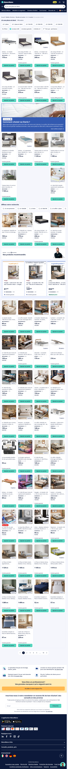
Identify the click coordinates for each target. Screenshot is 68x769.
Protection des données (46, 764)
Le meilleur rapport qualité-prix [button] (35, 263)
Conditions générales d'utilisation (19, 767)
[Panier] (63, 2)
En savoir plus (49, 711)
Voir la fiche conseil (56, 129)
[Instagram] (14, 736)
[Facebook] (6, 736)
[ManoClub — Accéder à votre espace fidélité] (54, 2)
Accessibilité (53, 767)
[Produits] (2, 6)
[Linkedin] (2, 736)
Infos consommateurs (36, 767)
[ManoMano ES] (14, 756)
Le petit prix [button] (13, 264)
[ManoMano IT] (2, 756)
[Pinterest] (10, 736)
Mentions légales (33, 764)
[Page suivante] (46, 652)
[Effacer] (64, 6)
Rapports (46, 767)
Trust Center (57, 764)
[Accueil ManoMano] (26, 2)
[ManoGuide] (62, 764)
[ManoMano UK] (6, 756)
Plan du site (23, 764)
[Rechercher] (6, 6)
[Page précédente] (20, 652)
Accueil (3, 17)
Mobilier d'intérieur (10, 17)
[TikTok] (18, 736)
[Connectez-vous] (59, 2)
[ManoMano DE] (10, 756)
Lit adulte (31, 17)
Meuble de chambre (20, 17)
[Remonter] (61, 756)
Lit (27, 17)
